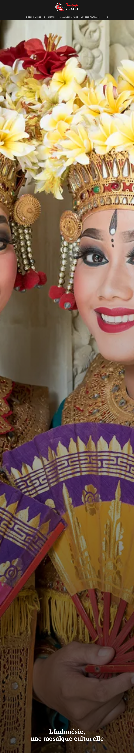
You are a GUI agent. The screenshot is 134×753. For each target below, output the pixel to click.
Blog (106, 17)
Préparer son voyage (68, 17)
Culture (51, 17)
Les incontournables (90, 17)
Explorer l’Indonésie (35, 17)
